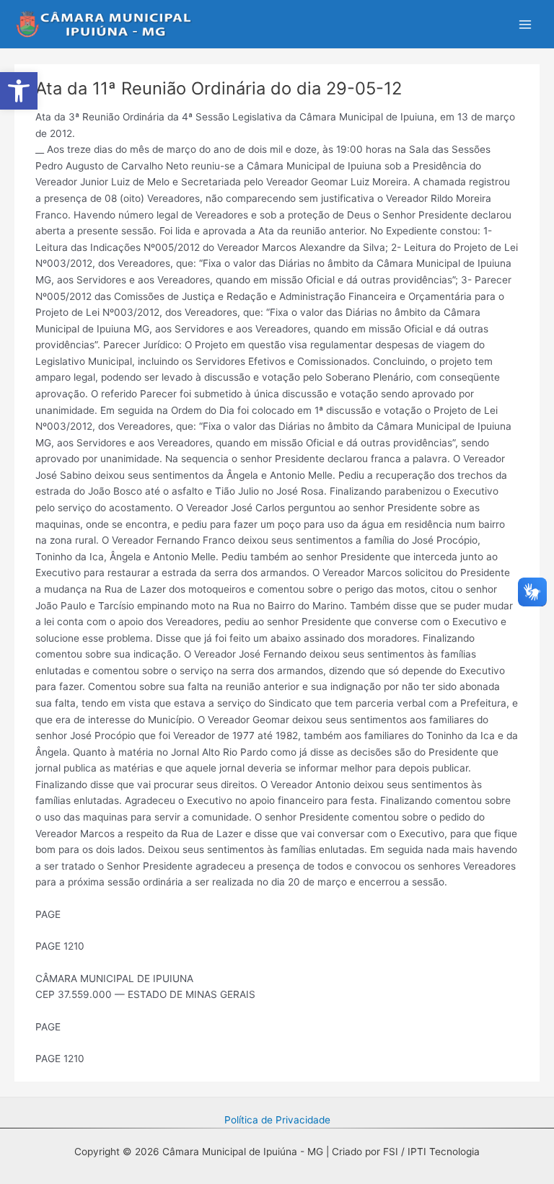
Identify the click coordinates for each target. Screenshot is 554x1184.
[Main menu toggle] (525, 24)
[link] (19, 91)
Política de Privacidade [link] (277, 1120)
